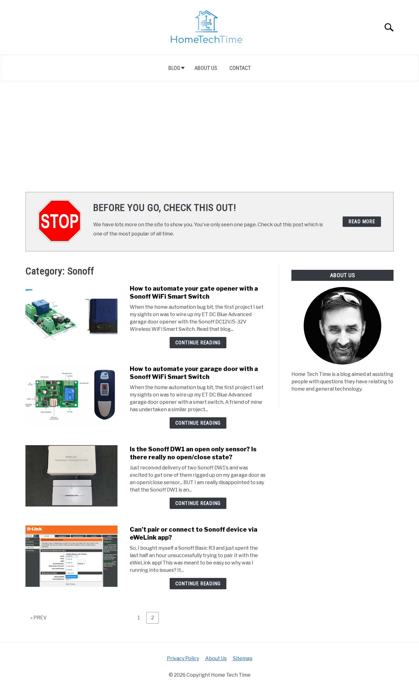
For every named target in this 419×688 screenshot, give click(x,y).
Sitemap (242, 658)
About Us (205, 68)
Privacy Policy (183, 658)
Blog (174, 68)
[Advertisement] (209, 137)
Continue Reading (198, 343)
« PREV (38, 618)
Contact (240, 68)
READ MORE (361, 221)
